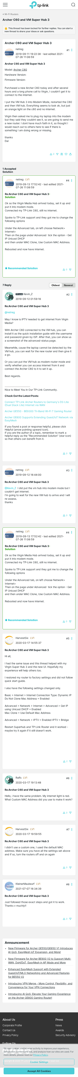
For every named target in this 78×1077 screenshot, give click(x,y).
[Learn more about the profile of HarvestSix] (10, 640)
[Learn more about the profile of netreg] (10, 52)
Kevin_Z (28, 294)
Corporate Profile (12, 1025)
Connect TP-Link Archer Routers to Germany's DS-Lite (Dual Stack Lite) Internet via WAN (37, 403)
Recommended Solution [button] (22, 268)
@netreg (10, 312)
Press (59, 1019)
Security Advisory (65, 1035)
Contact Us (9, 1030)
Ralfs (18, 777)
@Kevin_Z (10, 488)
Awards (60, 1030)
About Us (9, 1019)
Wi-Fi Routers (11, 14)
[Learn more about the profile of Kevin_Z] (10, 296)
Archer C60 (20, 69)
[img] (61, 154)
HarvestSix (22, 637)
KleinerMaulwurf (25, 883)
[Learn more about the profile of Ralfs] (10, 779)
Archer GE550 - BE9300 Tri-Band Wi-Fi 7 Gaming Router (38, 411)
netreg (19, 49)
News (59, 1025)
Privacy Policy (10, 1035)
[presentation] (9, 52)
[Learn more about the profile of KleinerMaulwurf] (10, 885)
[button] (5, 4)
